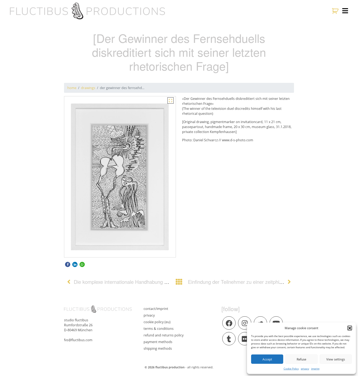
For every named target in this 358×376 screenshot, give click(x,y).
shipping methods (158, 348)
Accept (267, 359)
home (71, 88)
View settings (335, 359)
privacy (305, 368)
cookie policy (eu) (157, 322)
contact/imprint (156, 308)
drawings (88, 88)
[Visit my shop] (336, 11)
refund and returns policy (164, 335)
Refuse (301, 359)
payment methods (158, 342)
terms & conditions (159, 328)
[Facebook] (229, 323)
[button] (350, 328)
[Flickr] (244, 338)
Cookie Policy (291, 368)
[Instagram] (244, 323)
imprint (315, 368)
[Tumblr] (229, 338)
